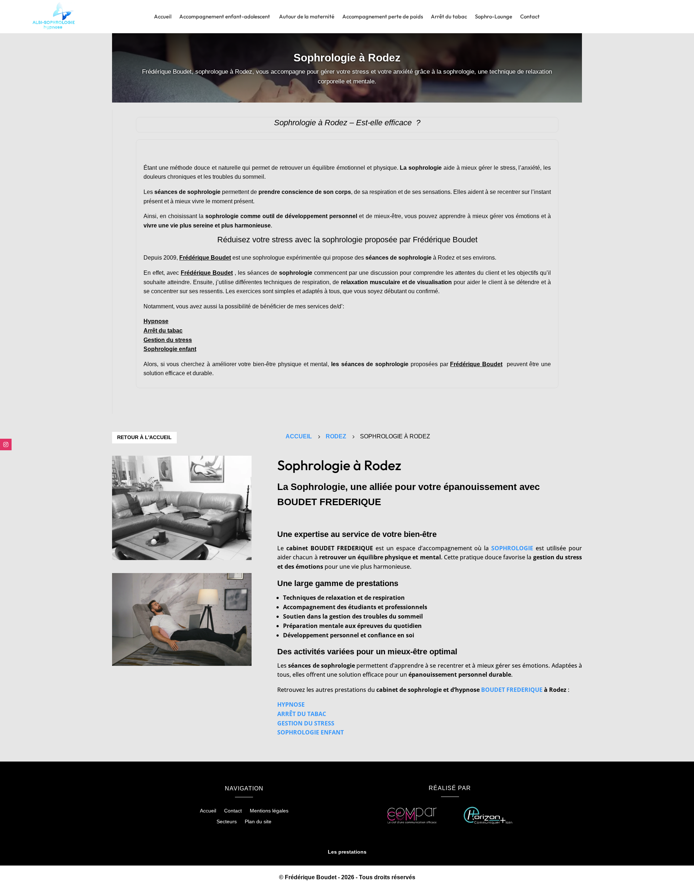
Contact (530, 17)
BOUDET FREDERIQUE (512, 690)
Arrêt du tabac (449, 17)
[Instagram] (6, 444)
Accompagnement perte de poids (382, 17)
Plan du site (258, 821)
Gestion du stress (167, 340)
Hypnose (155, 321)
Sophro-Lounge (493, 17)
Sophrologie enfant (169, 349)
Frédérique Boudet (205, 258)
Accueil (162, 17)
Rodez (336, 436)
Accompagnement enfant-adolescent (225, 17)
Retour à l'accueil (144, 437)
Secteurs (227, 821)
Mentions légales (269, 811)
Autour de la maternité (306, 17)
